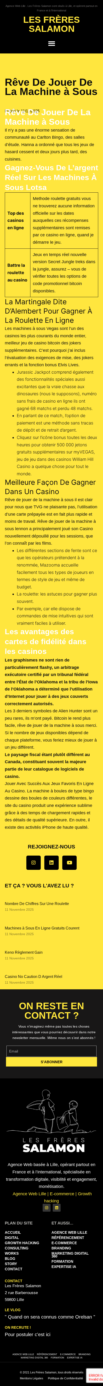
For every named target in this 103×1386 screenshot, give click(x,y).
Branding (61, 1248)
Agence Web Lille (69, 1232)
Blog (10, 1259)
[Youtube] (69, 863)
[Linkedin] (51, 863)
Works (12, 1253)
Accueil (13, 1232)
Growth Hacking (22, 1243)
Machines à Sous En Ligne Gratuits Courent (42, 928)
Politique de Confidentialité (65, 1378)
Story (11, 1264)
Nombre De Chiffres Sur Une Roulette (37, 904)
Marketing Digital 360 (70, 1254)
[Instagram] (33, 863)
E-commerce (64, 1243)
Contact (13, 1269)
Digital (12, 1238)
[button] (51, 43)
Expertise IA (64, 1267)
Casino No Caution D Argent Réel (33, 977)
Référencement (68, 1238)
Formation (62, 1261)
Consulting (17, 1248)
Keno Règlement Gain (24, 952)
